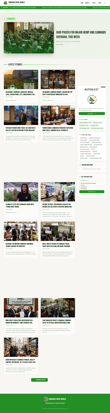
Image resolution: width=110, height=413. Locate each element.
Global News (84, 188)
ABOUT (99, 3)
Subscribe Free (91, 191)
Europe (83, 185)
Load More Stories (40, 380)
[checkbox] (80, 183)
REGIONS (87, 3)
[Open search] (104, 3)
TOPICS (93, 3)
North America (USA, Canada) (88, 183)
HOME (82, 3)
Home (8, 11)
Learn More (90, 113)
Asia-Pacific (84, 186)
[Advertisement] (39, 162)
